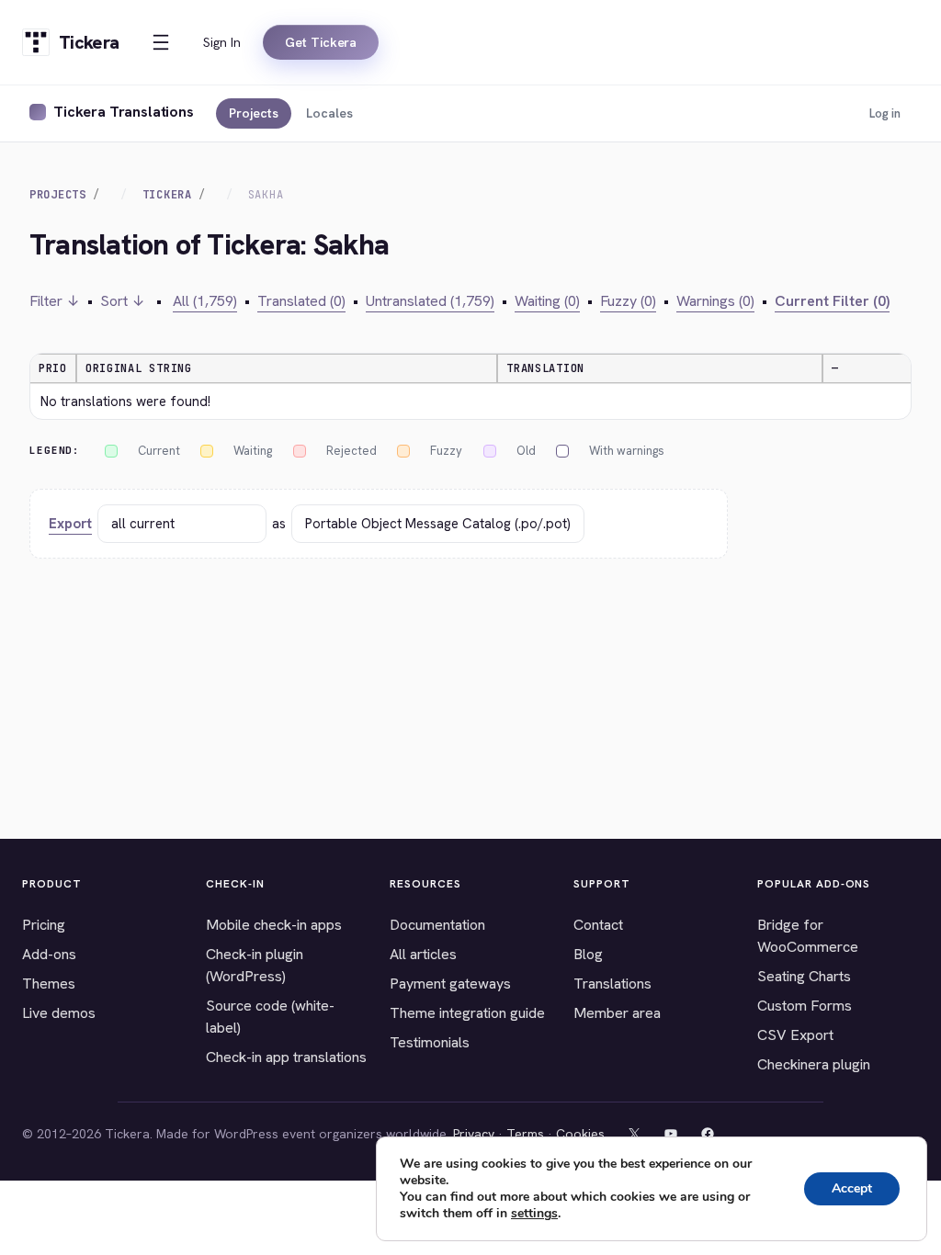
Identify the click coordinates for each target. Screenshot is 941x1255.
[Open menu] (161, 42)
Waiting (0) (547, 301)
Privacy (473, 1133)
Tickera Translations (123, 111)
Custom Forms (804, 1005)
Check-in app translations (286, 1057)
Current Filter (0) (832, 301)
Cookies (580, 1133)
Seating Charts (804, 976)
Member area (617, 1013)
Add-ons (49, 954)
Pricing (43, 924)
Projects (253, 113)
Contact (598, 924)
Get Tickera (321, 42)
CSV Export (795, 1035)
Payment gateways (450, 983)
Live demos (59, 1013)
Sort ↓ (122, 301)
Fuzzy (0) (628, 301)
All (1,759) (205, 301)
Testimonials (430, 1042)
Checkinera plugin (813, 1064)
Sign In (222, 42)
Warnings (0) (715, 301)
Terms (525, 1133)
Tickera (167, 194)
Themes (48, 983)
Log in (885, 113)
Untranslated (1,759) (430, 301)
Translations (612, 983)
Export (70, 523)
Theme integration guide (467, 1013)
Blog (588, 954)
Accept (852, 1188)
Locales (329, 113)
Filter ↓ (54, 301)
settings (534, 1213)
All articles (423, 954)
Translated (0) (301, 301)
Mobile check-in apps (274, 924)
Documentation (437, 924)
